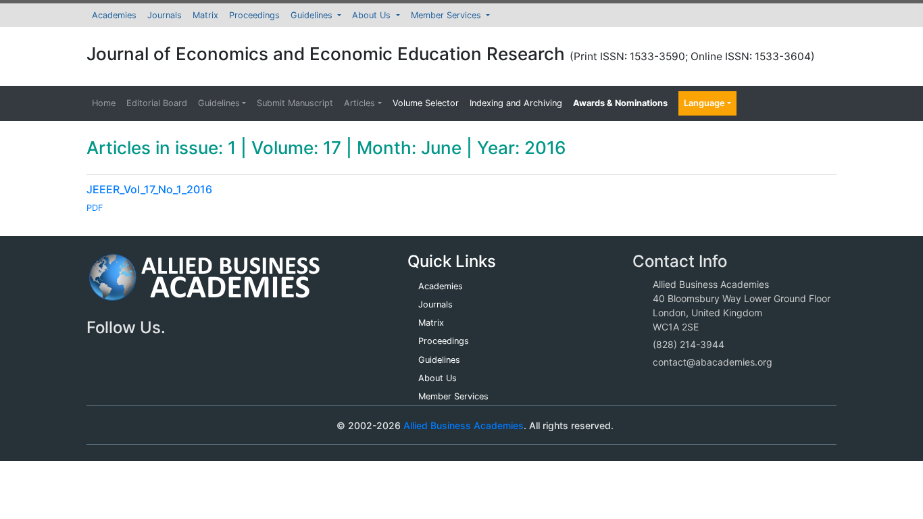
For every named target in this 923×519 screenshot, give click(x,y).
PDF (94, 208)
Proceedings (254, 15)
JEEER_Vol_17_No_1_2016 (149, 189)
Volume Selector (426, 103)
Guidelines (313, 15)
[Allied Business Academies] (204, 285)
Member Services (447, 15)
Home (104, 103)
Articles (359, 103)
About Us (372, 15)
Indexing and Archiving (516, 103)
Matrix (205, 15)
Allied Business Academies (463, 425)
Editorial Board (156, 103)
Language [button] (704, 103)
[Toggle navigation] (116, 425)
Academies (114, 15)
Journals (164, 15)
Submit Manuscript (295, 103)
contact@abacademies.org (712, 362)
